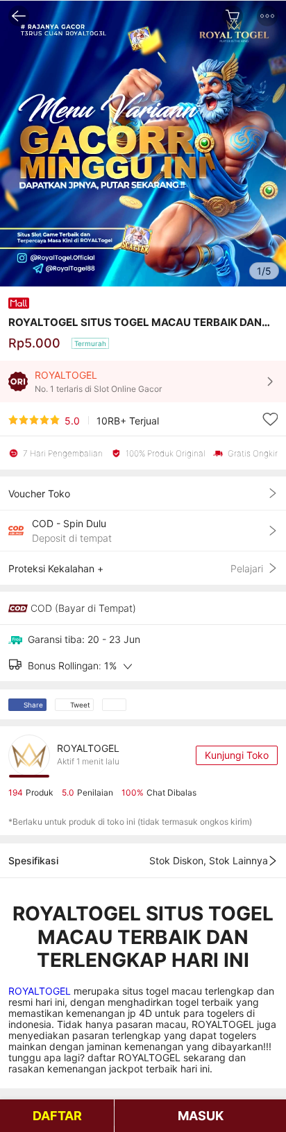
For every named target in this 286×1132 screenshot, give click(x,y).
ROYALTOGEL (41, 991)
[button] (267, 16)
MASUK (201, 1115)
